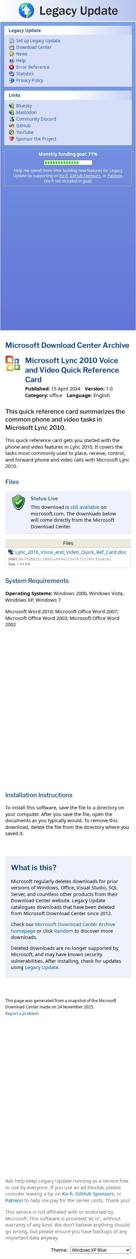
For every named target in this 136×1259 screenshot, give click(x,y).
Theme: (59, 1250)
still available (84, 507)
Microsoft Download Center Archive (67, 345)
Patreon (115, 176)
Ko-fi (63, 176)
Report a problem (22, 1013)
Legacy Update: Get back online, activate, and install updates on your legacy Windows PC (68, 10)
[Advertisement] (68, 258)
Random (63, 930)
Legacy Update (41, 967)
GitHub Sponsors (85, 176)
